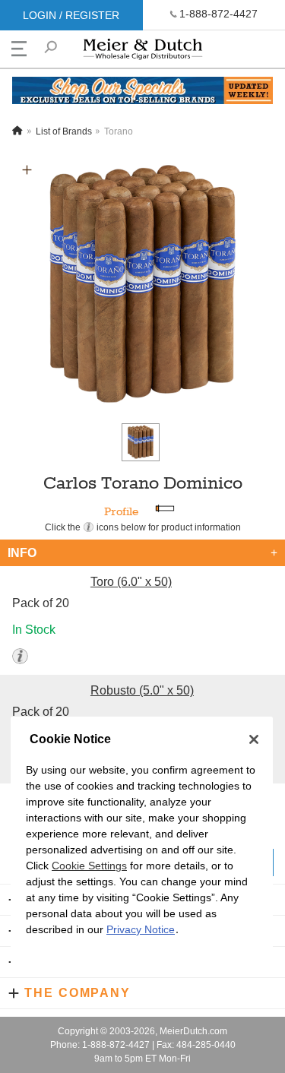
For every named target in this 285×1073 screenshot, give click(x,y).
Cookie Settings (89, 865)
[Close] (254, 739)
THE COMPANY (77, 992)
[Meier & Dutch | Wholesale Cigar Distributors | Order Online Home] (142, 53)
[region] (142, 846)
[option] (142, 285)
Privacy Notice (140, 929)
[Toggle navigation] (19, 48)
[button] (26, 169)
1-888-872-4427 (218, 14)
